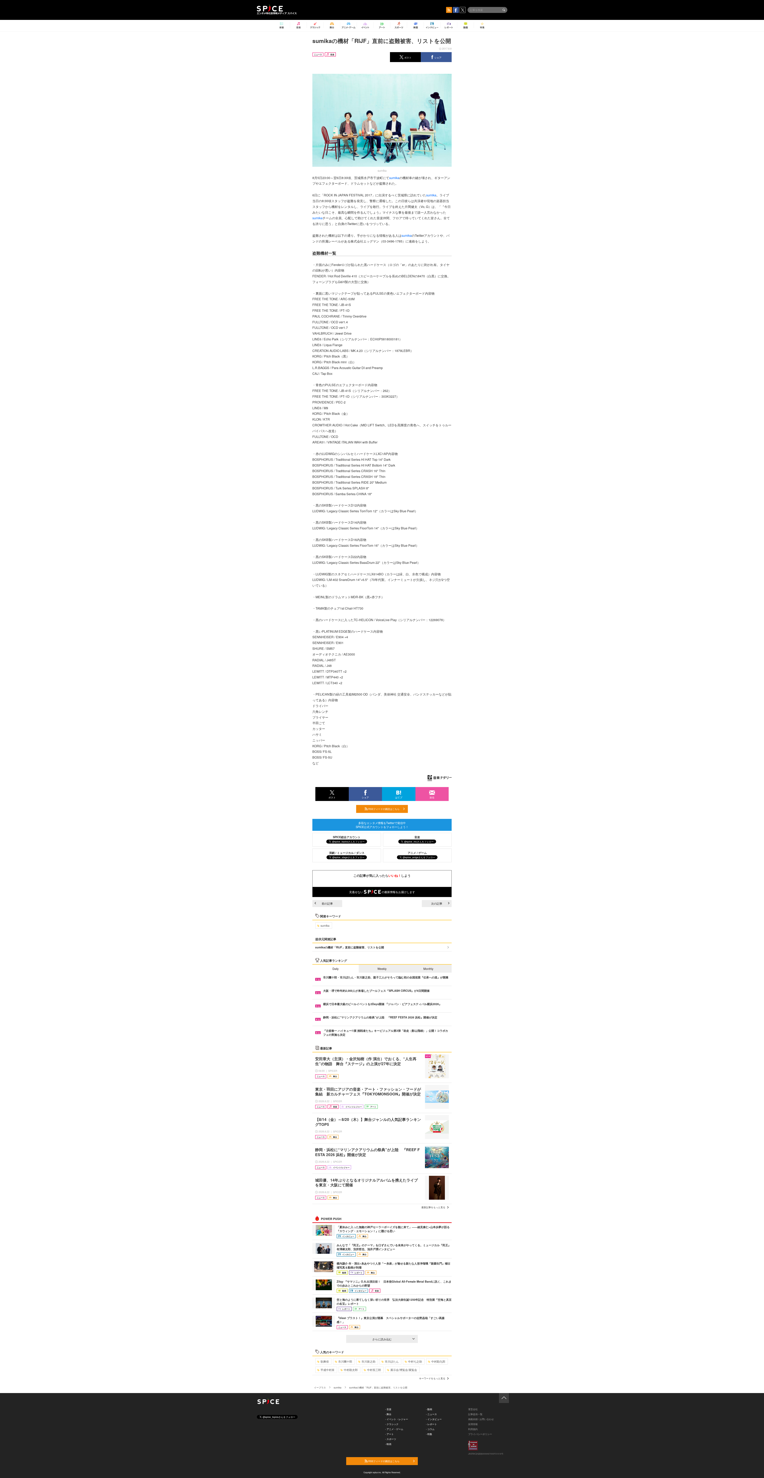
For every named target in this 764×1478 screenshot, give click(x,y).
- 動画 (429, 1409)
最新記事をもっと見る (433, 1207)
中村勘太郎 (351, 1370)
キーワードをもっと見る (432, 1378)
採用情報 (473, 1424)
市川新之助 (368, 1361)
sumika (394, 177)
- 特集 (429, 1434)
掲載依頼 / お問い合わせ (481, 1419)
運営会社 (473, 1409)
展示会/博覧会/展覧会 (403, 1370)
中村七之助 (415, 1361)
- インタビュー (434, 1419)
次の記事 (436, 903)
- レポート (431, 1424)
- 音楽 (388, 1409)
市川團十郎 (345, 1361)
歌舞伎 (325, 1361)
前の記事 (327, 903)
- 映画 (388, 1444)
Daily (335, 969)
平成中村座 (327, 1370)
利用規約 (473, 1429)
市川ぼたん (392, 1361)
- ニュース (431, 1414)
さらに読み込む (382, 1339)
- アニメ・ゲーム (394, 1429)
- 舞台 (388, 1414)
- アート (389, 1434)
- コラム (430, 1429)
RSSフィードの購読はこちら (384, 809)
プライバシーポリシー (480, 1434)
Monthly (428, 969)
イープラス (320, 1387)
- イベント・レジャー (396, 1419)
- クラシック (392, 1424)
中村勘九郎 (438, 1361)
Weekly (382, 969)
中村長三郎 (374, 1370)
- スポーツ (390, 1439)
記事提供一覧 (475, 1414)
